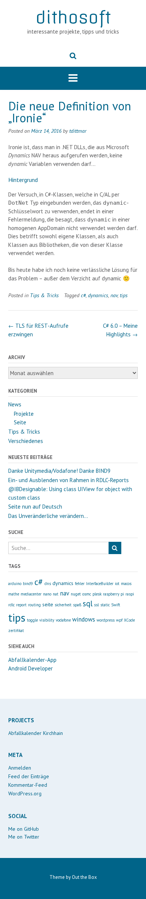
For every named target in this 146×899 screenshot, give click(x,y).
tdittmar (77, 130)
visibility (46, 620)
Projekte (24, 413)
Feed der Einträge (28, 776)
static (105, 604)
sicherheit (63, 604)
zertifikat (16, 630)
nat (55, 594)
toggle (32, 620)
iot (117, 583)
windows (83, 619)
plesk (96, 594)
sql (87, 603)
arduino (14, 583)
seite (47, 604)
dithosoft (73, 17)
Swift (115, 604)
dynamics (98, 295)
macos (126, 583)
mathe (13, 594)
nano (47, 594)
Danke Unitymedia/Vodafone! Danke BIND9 (59, 470)
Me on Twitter (23, 836)
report (21, 604)
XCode (129, 620)
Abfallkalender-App (32, 659)
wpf (119, 620)
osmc (86, 594)
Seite (20, 422)
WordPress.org (25, 793)
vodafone (63, 620)
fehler (80, 583)
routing (34, 604)
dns (48, 583)
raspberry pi (113, 594)
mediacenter (31, 594)
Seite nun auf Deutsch (35, 506)
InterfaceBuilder (99, 583)
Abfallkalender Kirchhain (35, 733)
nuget (76, 594)
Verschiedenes (25, 440)
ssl (96, 604)
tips (124, 295)
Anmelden (19, 767)
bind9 (28, 583)
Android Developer (30, 668)
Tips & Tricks (44, 295)
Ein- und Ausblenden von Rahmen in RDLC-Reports (68, 480)
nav (114, 295)
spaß (77, 604)
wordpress (106, 620)
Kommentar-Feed (27, 785)
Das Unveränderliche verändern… (48, 515)
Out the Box (84, 877)
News (14, 404)
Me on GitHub (23, 829)
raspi (129, 594)
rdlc (11, 604)
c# (83, 295)
